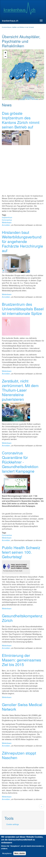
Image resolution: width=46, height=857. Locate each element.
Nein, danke (19, 853)
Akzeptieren (7, 853)
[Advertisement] (23, 170)
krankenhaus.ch (10, 20)
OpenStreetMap (34, 99)
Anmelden (6, 225)
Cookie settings (12, 824)
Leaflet (28, 99)
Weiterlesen (7, 222)
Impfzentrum (7, 217)
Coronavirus (7, 220)
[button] (21, 76)
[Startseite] (19, 9)
